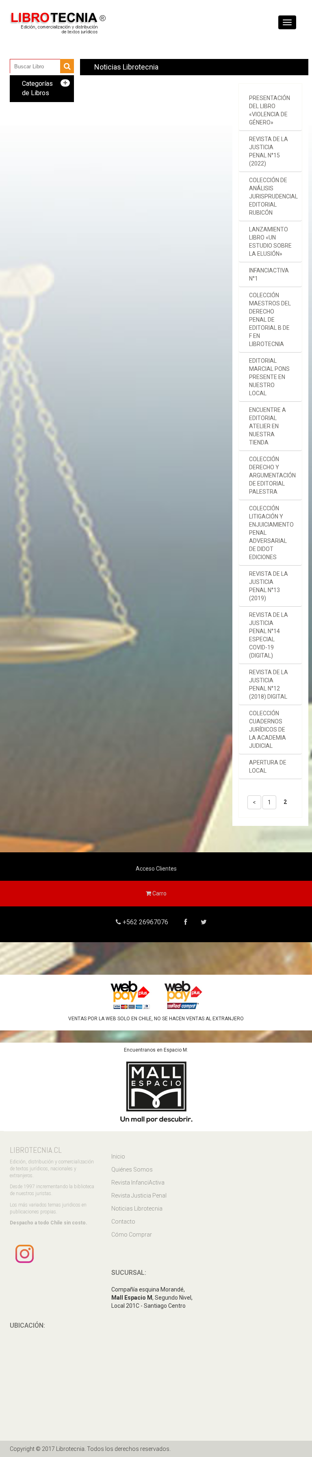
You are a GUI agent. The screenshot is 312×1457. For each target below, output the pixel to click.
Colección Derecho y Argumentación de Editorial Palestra (272, 475)
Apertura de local (267, 766)
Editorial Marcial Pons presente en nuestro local (269, 376)
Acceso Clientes (156, 868)
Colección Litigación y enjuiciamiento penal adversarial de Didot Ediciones (271, 532)
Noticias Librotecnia (136, 1208)
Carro (159, 893)
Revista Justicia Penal (139, 1195)
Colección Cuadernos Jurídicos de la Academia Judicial (267, 729)
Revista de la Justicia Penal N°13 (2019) (268, 586)
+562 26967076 (144, 922)
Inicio (118, 1156)
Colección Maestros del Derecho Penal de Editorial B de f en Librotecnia (270, 319)
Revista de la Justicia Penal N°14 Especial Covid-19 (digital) (268, 635)
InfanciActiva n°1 (269, 274)
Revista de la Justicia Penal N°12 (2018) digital (268, 684)
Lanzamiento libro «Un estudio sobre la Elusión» (270, 241)
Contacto (123, 1221)
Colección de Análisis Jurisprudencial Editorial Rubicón (273, 196)
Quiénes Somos (132, 1169)
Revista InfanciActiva (138, 1182)
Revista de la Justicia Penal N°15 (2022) (268, 151)
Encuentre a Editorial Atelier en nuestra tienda (267, 426)
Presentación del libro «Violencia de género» (269, 110)
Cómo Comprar (131, 1234)
